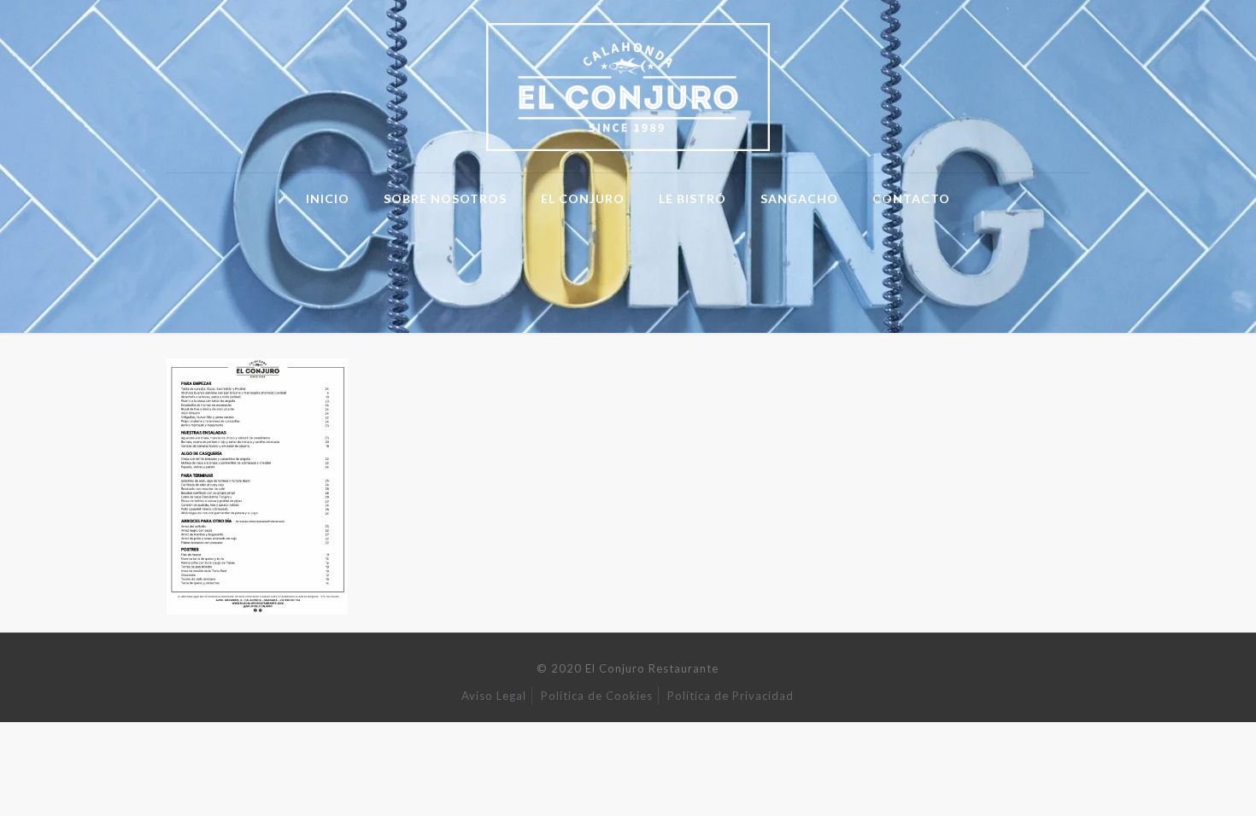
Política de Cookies (597, 695)
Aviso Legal (493, 695)
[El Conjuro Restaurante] (628, 86)
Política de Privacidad (730, 695)
